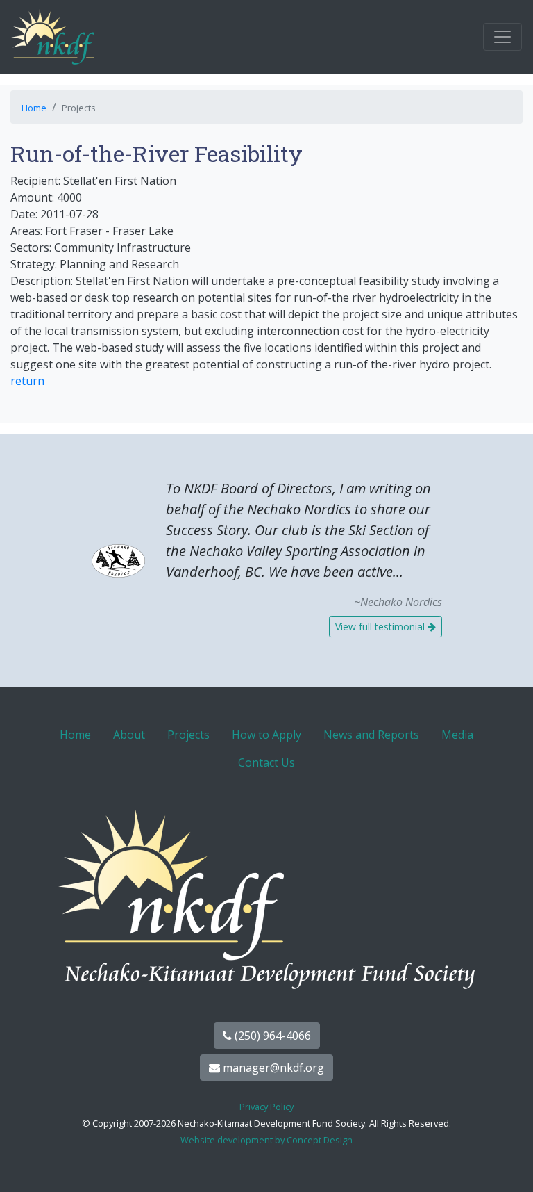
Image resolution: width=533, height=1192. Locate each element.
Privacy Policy (266, 1106)
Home (34, 107)
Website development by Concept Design (266, 1140)
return (27, 381)
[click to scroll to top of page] (507, 1164)
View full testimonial (381, 626)
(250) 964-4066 (271, 1035)
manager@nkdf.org (272, 1067)
